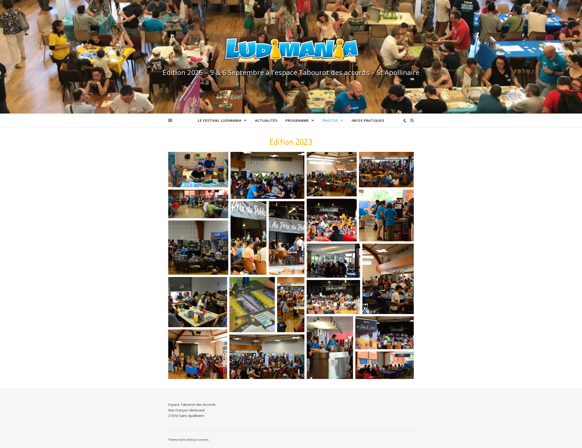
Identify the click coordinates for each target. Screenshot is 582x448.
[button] (198, 169)
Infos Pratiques (368, 120)
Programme (297, 120)
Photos (330, 120)
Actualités (266, 120)
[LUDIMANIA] (291, 51)
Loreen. (204, 440)
